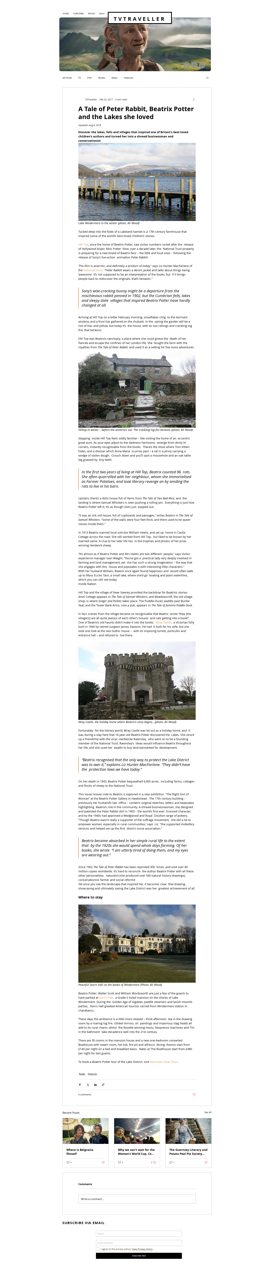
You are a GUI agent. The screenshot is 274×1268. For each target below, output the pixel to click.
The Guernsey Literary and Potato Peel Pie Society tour (188, 1152)
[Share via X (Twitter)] (87, 1084)
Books (101, 77)
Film (89, 77)
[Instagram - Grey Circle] (202, 65)
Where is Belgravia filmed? (79, 1152)
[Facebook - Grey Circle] (186, 65)
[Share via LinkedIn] (95, 1084)
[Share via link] (103, 1084)
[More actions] (194, 99)
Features (128, 77)
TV (79, 77)
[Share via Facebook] (79, 1084)
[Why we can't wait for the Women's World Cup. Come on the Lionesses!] (137, 1131)
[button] (207, 77)
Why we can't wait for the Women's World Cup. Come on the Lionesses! (137, 1152)
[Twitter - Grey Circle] (194, 65)
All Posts (67, 77)
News (114, 77)
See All (208, 1112)
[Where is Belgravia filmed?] (85, 1131)
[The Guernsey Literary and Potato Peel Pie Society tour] (188, 1131)
